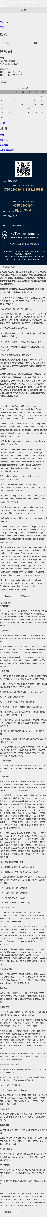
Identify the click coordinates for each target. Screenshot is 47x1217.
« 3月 (2, 123)
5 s (22, 1212)
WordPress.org (7, 150)
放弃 (7, 596)
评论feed (4, 145)
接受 (25, 596)
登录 (2, 135)
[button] (23, 10)
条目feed (4, 140)
